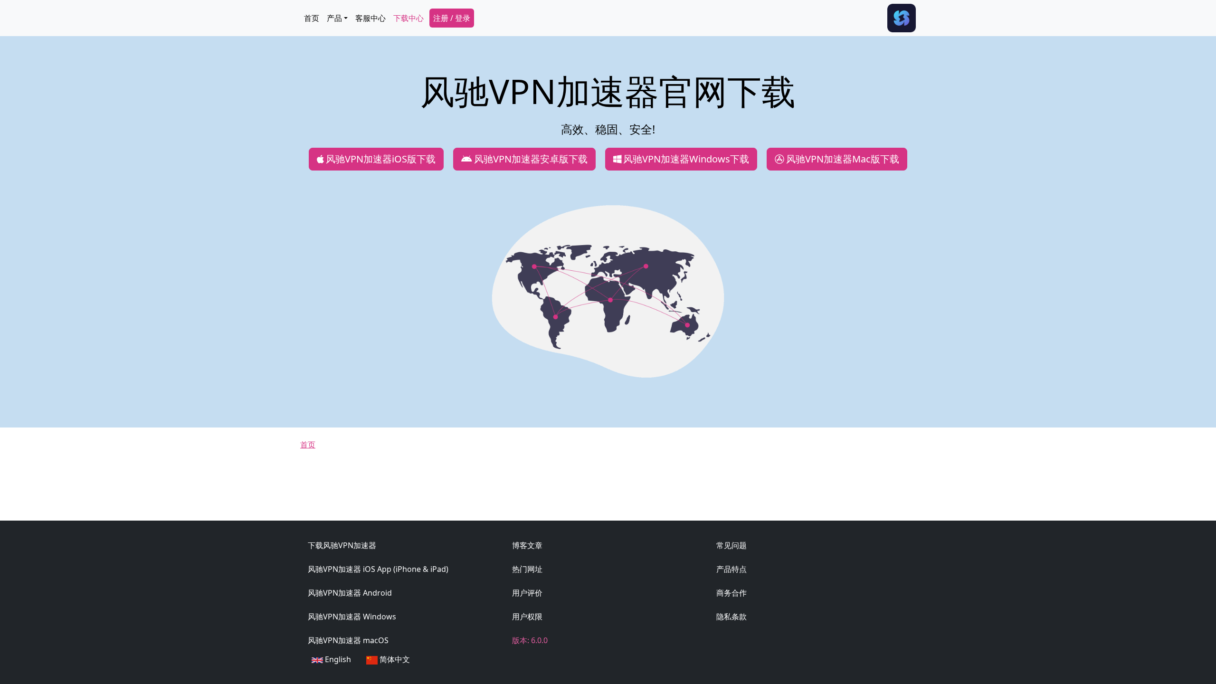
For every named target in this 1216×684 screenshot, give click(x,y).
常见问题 (731, 545)
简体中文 (394, 659)
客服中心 (370, 18)
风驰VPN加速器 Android (350, 593)
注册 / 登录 (451, 18)
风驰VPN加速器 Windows (352, 616)
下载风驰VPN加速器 (342, 545)
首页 (311, 18)
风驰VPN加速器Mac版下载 (842, 158)
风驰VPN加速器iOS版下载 (381, 158)
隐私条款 (731, 616)
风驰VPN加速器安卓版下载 (531, 158)
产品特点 (731, 569)
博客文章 (527, 545)
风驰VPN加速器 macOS (348, 640)
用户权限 (527, 616)
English (337, 659)
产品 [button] (334, 18)
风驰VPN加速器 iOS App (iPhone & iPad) (378, 569)
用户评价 (527, 593)
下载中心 (408, 18)
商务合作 (731, 593)
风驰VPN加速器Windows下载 (686, 158)
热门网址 (527, 569)
